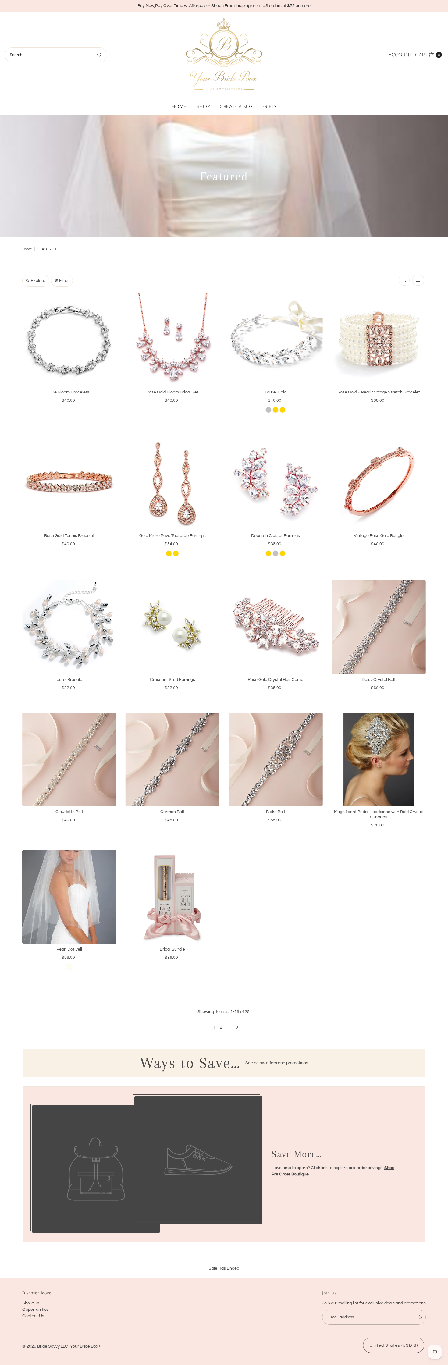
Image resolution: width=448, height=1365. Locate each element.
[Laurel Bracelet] (69, 627)
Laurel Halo (275, 392)
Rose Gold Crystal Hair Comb (275, 679)
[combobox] (56, 54)
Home (179, 106)
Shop (203, 106)
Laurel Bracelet (69, 679)
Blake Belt (275, 812)
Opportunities (35, 1309)
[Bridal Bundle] (172, 897)
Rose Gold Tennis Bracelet (69, 536)
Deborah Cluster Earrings (275, 536)
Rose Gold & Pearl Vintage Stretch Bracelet (378, 392)
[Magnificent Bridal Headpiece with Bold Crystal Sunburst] (379, 760)
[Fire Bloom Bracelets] (69, 340)
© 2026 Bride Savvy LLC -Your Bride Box (60, 1346)
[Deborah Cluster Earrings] (276, 483)
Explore (38, 281)
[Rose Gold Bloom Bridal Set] (172, 340)
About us (30, 1303)
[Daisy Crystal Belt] (379, 627)
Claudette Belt (69, 812)
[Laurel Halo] (276, 340)
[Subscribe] (418, 1317)
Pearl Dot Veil (69, 949)
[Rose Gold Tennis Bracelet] (69, 483)
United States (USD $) (393, 1345)
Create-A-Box (236, 106)
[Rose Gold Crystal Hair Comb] (276, 627)
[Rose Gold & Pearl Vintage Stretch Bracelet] (379, 340)
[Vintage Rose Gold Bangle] (379, 483)
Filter (64, 281)
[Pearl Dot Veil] (69, 897)
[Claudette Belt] (69, 760)
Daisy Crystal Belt (379, 679)
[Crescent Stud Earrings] (172, 627)
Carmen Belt (172, 812)
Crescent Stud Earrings (172, 679)
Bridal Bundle (172, 949)
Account (400, 54)
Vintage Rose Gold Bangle (379, 536)
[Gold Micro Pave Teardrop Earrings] (172, 483)
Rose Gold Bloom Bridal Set (172, 392)
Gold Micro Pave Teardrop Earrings (172, 536)
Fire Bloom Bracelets (69, 392)
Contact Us (33, 1316)
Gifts (269, 106)
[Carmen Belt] (172, 760)
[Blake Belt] (276, 760)
